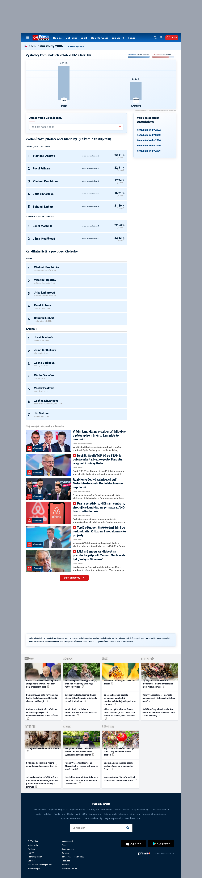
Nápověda (66, 861)
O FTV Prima (33, 841)
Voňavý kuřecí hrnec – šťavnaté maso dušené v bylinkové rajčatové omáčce (159, 698)
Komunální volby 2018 (149, 135)
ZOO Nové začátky (160, 809)
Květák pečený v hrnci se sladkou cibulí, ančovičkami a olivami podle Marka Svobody (159, 712)
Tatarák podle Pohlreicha (116, 814)
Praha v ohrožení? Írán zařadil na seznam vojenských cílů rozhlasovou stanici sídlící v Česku (42, 712)
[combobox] (75, 126)
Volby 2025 (81, 814)
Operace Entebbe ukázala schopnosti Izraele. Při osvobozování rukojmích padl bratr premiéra (120, 700)
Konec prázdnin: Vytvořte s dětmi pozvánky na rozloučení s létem (119, 779)
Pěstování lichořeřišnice (154, 814)
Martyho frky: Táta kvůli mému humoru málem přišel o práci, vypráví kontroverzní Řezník (79, 751)
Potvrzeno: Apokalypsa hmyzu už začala (119, 682)
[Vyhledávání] (155, 37)
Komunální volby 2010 (149, 145)
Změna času (107, 809)
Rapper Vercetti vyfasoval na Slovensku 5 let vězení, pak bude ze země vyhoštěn (81, 766)
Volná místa (33, 845)
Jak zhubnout (40, 809)
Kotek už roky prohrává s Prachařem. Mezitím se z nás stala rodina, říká (81, 712)
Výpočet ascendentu (71, 818)
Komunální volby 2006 (149, 150)
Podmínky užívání (35, 857)
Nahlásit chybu (34, 868)
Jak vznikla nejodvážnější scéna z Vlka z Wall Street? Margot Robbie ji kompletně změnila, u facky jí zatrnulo (42, 782)
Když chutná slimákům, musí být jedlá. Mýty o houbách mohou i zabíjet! (119, 751)
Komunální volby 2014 (149, 140)
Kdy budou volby (140, 809)
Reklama (31, 849)
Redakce (65, 865)
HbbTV (31, 853)
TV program (93, 809)
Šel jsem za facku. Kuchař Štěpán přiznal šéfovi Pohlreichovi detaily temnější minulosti (81, 698)
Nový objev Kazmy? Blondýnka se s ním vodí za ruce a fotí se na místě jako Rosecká (81, 780)
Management (67, 841)
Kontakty (65, 853)
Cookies (31, 861)
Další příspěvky (72, 577)
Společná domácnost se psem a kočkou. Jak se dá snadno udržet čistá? (119, 766)
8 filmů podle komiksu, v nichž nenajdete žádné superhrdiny (40, 764)
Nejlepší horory (77, 809)
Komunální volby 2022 (149, 129)
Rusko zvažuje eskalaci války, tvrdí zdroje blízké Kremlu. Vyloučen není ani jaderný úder (42, 683)
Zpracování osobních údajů (73, 857)
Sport (84, 38)
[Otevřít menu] (27, 37)
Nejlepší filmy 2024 (58, 809)
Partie (118, 809)
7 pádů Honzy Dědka (63, 814)
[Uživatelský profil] (161, 37)
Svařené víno (95, 814)
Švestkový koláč (133, 818)
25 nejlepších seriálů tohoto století (42, 748)
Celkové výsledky (76, 46)
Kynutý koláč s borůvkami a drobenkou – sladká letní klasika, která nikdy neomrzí (158, 683)
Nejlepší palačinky (114, 818)
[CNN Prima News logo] (41, 37)
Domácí (57, 38)
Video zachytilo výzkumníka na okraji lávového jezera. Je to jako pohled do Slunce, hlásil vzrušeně (119, 712)
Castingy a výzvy (68, 849)
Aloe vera (135, 814)
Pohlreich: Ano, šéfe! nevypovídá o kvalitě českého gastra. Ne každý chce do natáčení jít (42, 698)
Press (64, 845)
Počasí (131, 38)
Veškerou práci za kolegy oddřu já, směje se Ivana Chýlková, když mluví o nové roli (81, 683)
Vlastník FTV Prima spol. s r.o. (40, 865)
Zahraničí (71, 38)
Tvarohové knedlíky (92, 818)
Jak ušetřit (118, 38)
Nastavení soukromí (70, 868)
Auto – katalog (43, 814)
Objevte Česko (99, 38)
